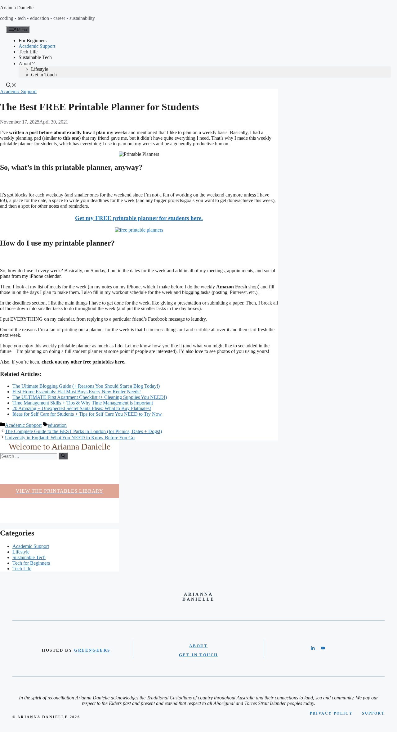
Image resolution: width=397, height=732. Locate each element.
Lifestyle (39, 69)
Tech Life (28, 51)
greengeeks (92, 650)
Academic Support (37, 46)
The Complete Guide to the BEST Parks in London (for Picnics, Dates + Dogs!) (83, 431)
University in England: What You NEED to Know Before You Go (70, 437)
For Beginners (33, 40)
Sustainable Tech (35, 57)
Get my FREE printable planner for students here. (139, 218)
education (57, 425)
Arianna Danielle (16, 7)
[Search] (63, 456)
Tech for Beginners (31, 563)
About (25, 63)
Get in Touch (44, 74)
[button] (11, 85)
